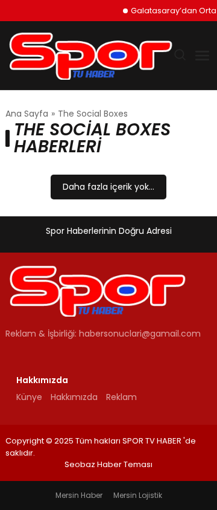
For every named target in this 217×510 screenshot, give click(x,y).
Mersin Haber (78, 495)
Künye (29, 397)
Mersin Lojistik (137, 495)
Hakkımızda (74, 397)
